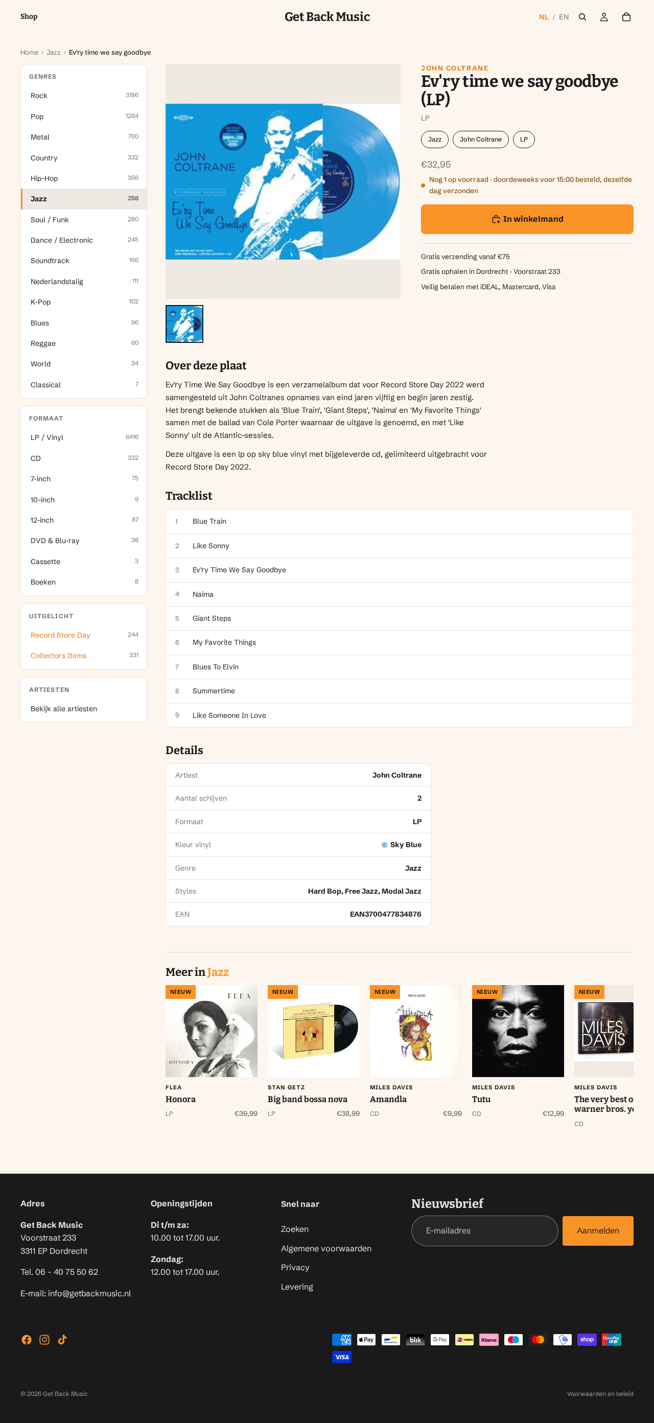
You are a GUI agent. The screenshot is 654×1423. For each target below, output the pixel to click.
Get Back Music (65, 1393)
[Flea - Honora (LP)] (212, 1031)
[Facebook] (26, 1340)
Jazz (53, 52)
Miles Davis (391, 1087)
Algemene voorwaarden (326, 1248)
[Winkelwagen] (626, 17)
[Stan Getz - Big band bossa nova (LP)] (314, 1031)
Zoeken (295, 1229)
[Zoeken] (582, 17)
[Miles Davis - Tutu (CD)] (518, 1031)
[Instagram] (44, 1340)
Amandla (388, 1099)
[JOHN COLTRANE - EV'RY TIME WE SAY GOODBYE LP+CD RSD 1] (184, 324)
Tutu (481, 1099)
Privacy (295, 1267)
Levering (297, 1286)
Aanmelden (598, 1230)
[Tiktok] (62, 1340)
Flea (174, 1087)
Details (184, 750)
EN (564, 16)
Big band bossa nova (307, 1099)
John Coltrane (454, 68)
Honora (181, 1099)
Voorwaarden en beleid (600, 1393)
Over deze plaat (206, 365)
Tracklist (189, 496)
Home (29, 52)
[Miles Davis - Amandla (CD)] (416, 1031)
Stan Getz (286, 1087)
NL (544, 16)
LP (524, 139)
